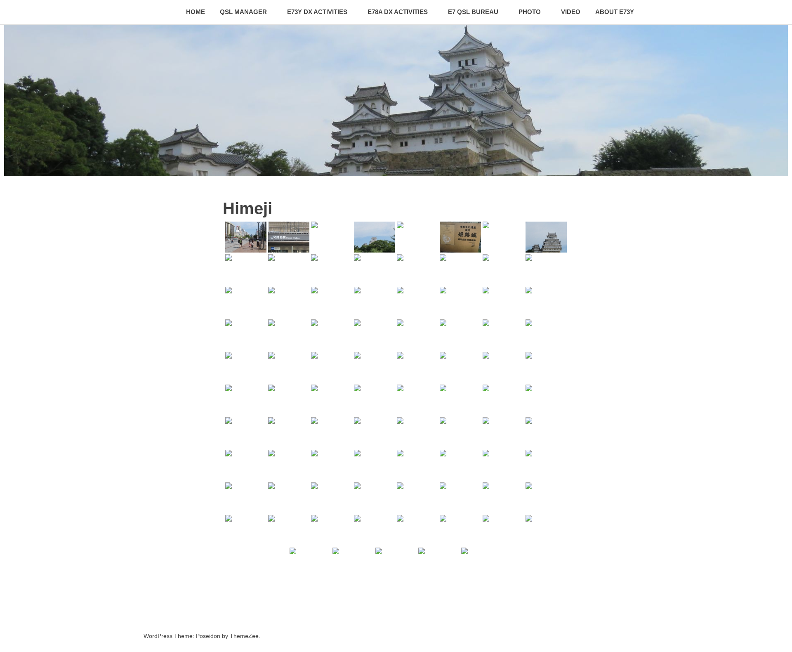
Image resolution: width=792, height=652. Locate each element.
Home (195, 11)
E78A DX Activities (398, 11)
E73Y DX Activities (317, 11)
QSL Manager (243, 11)
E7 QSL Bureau (473, 11)
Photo (530, 11)
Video (570, 11)
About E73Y (614, 11)
